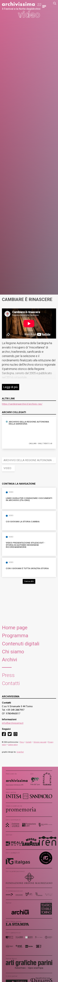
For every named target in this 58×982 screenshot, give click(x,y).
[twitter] (10, 734)
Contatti (11, 683)
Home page (14, 628)
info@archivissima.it (12, 723)
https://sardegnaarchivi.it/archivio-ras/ (22, 404)
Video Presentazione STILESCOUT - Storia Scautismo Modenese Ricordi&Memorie (25, 545)
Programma (15, 636)
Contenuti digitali (20, 644)
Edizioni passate (40, 742)
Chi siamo (13, 652)
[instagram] (15, 734)
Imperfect (20, 752)
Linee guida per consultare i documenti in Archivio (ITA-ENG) (29, 499)
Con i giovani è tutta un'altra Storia (27, 568)
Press (8, 675)
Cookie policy (13, 745)
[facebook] (4, 734)
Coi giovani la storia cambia (22, 522)
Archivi (9, 660)
